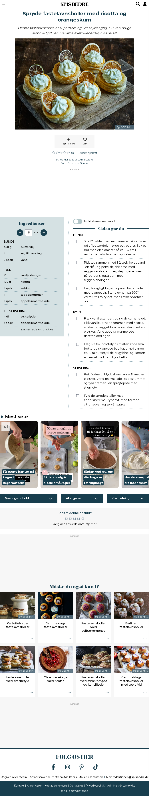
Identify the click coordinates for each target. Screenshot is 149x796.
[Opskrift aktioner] (31, 639)
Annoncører (34, 785)
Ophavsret (76, 785)
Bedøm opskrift (87, 153)
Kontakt (19, 785)
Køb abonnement (56, 785)
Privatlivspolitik (95, 785)
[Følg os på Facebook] (53, 767)
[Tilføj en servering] (44, 232)
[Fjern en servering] (20, 232)
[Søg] (137, 4)
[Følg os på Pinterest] (81, 767)
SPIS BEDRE (74, 4)
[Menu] (16, 3)
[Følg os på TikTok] (95, 767)
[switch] (77, 221)
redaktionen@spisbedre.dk (130, 777)
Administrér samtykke (121, 785)
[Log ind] (144, 4)
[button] (19, 454)
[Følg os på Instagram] (67, 767)
